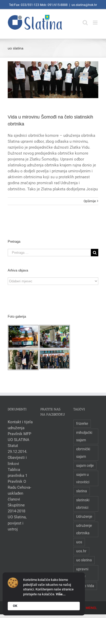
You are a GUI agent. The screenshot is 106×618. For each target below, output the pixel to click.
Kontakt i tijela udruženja (20, 425)
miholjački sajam (84, 436)
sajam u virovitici (82, 478)
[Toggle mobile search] (85, 20)
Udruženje (84, 516)
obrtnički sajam (83, 453)
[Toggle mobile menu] (95, 20)
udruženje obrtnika (84, 529)
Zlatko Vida (85, 586)
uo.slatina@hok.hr (84, 5)
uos (79, 542)
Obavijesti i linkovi (17, 460)
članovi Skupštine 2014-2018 (16, 505)
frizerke (82, 423)
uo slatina (84, 560)
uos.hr (81, 551)
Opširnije (90, 201)
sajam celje (85, 465)
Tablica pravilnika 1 (17, 472)
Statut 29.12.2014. (17, 448)
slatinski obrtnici (82, 504)
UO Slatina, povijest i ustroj (17, 523)
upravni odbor (82, 573)
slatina (81, 491)
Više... (61, 594)
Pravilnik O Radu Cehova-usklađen (19, 487)
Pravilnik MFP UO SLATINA (19, 436)
